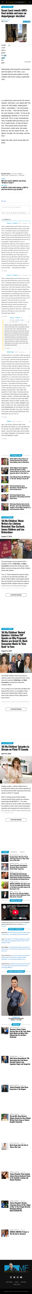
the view (21, 175)
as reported (18, 561)
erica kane (5, 175)
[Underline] (7, 213)
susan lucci (14, 175)
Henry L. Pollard (20, 320)
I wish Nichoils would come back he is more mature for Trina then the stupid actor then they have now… (15, 949)
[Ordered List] (11, 213)
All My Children (17, 173)
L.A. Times (7, 574)
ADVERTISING (23, 1282)
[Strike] (9, 213)
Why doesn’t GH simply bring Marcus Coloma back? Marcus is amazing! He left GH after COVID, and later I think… (15, 940)
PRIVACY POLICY (16, 1284)
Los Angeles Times (22, 691)
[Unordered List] (14, 213)
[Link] (20, 213)
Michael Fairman (6, 20)
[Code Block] (18, 213)
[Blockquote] (16, 213)
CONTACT (17, 1282)
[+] (24, 212)
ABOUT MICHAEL (9, 1282)
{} (22, 212)
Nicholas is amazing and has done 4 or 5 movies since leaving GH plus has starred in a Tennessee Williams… (15, 965)
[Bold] (3, 213)
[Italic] (5, 213)
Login (4, 201)
